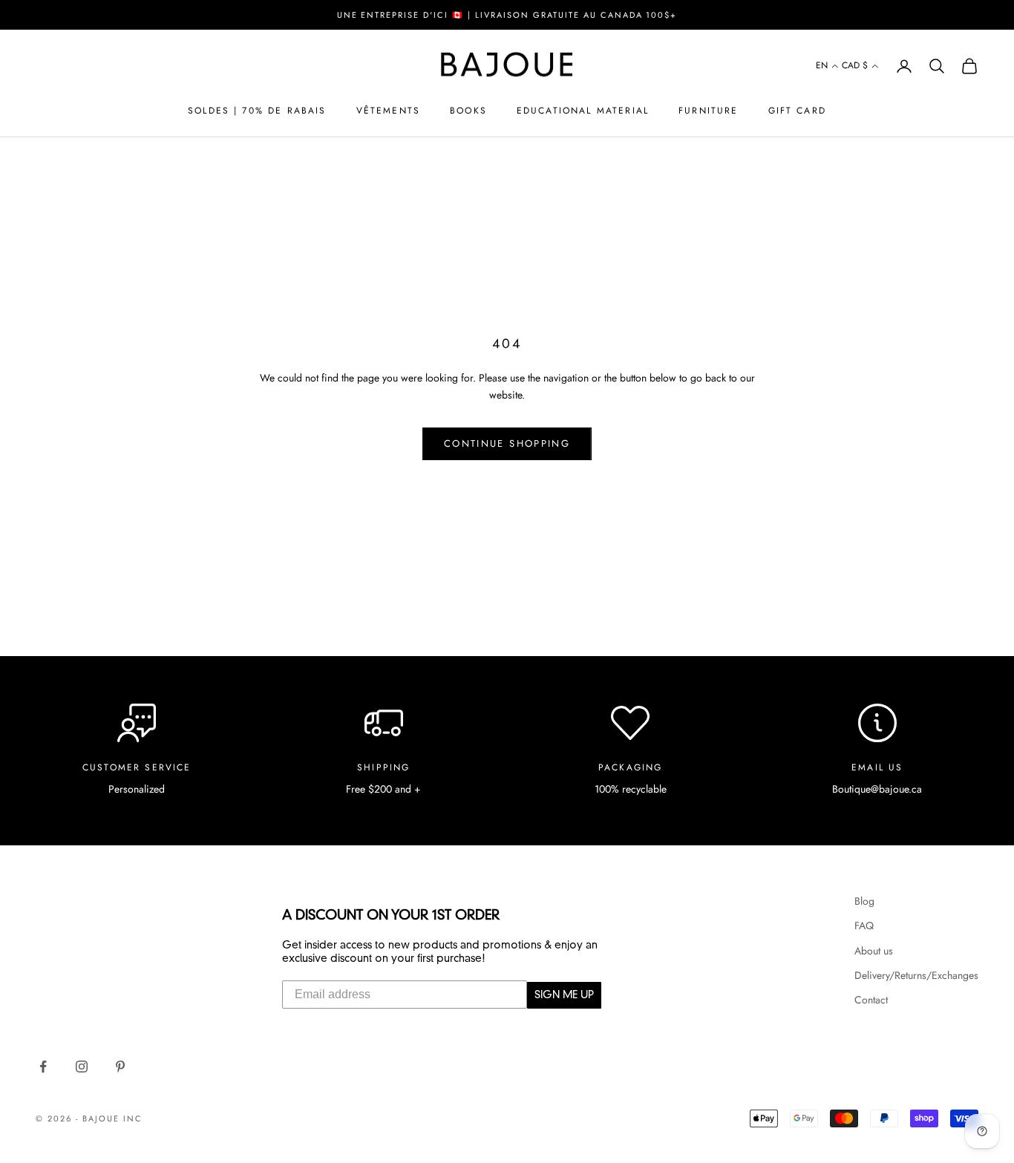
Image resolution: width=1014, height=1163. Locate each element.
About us (873, 950)
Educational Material (583, 110)
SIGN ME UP (564, 995)
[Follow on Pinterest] (120, 1066)
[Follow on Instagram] (81, 1066)
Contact (871, 999)
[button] (827, 66)
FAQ (864, 925)
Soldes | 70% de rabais (257, 110)
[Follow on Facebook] (43, 1066)
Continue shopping (507, 443)
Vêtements (388, 110)
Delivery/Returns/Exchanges (916, 975)
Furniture (708, 110)
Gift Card (797, 110)
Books (468, 110)
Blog (864, 901)
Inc (133, 1118)
